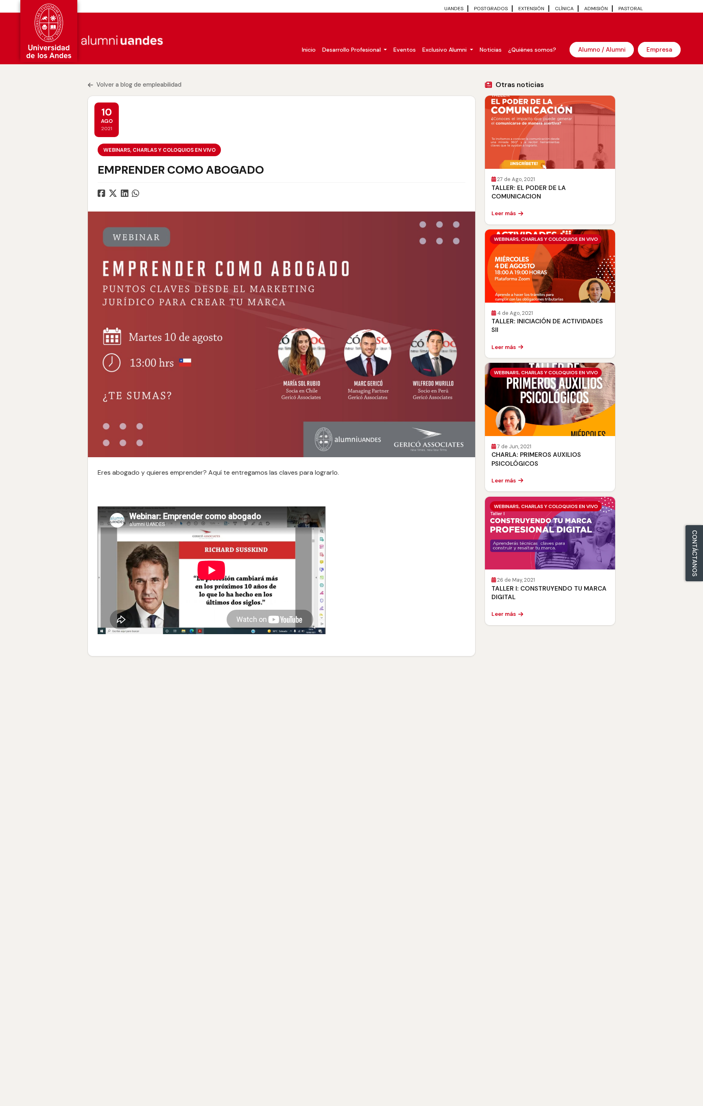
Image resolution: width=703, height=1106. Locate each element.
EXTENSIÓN (531, 8)
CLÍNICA (564, 8)
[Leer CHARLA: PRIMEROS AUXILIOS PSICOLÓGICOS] (550, 399)
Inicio (309, 49)
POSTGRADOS (491, 8)
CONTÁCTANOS (694, 553)
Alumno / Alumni (601, 50)
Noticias (491, 49)
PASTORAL (630, 8)
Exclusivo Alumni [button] (445, 49)
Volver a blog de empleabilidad (138, 84)
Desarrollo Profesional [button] (352, 49)
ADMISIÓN (596, 8)
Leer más (503, 213)
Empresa (659, 50)
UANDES (453, 8)
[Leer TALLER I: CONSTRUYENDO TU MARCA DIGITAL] (550, 533)
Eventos (404, 49)
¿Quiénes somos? (532, 49)
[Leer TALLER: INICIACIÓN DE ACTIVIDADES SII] (550, 266)
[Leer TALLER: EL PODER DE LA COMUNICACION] (550, 132)
